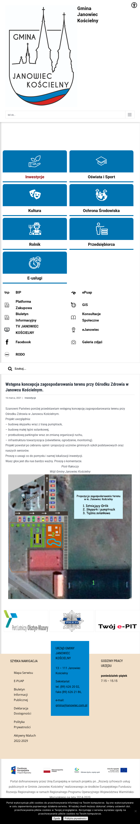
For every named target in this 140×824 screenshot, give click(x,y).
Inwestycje (30, 397)
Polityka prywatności (76, 818)
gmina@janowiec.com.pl (71, 705)
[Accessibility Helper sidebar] (134, 5)
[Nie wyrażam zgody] (135, 811)
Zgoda (56, 818)
